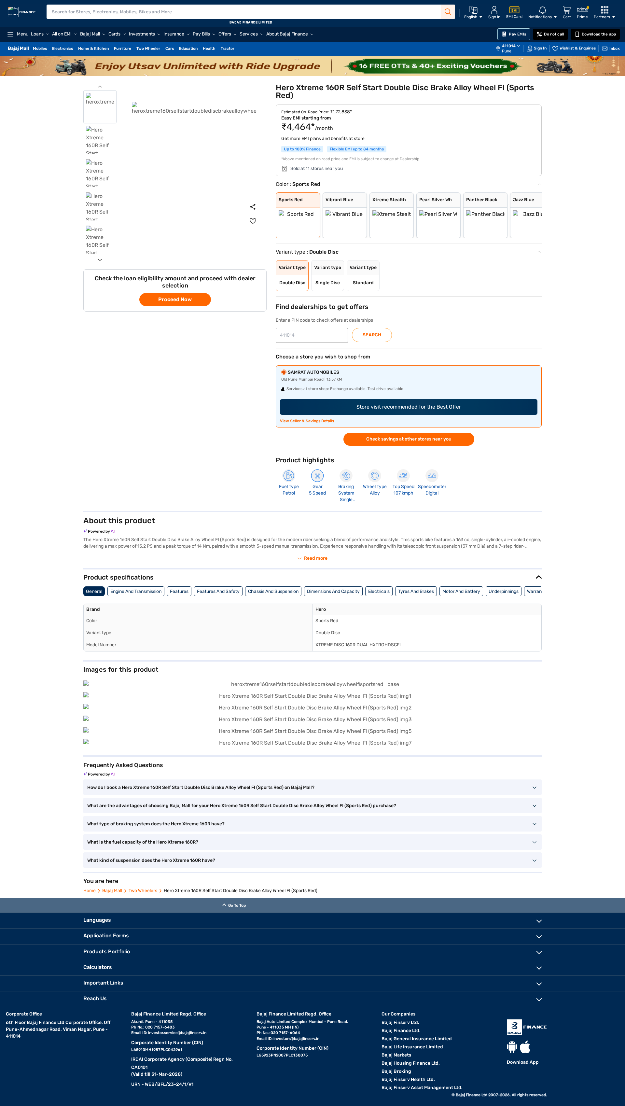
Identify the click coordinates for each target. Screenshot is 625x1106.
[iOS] (525, 1047)
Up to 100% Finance (302, 149)
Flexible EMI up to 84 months (357, 149)
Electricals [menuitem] (379, 591)
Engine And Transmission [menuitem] (135, 591)
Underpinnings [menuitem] (504, 591)
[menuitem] (511, 48)
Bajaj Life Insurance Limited (412, 1047)
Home (89, 890)
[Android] (512, 1047)
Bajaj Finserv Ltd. (400, 1022)
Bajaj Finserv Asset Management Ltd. (422, 1087)
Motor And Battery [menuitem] (461, 591)
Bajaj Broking (396, 1071)
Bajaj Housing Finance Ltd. (411, 1063)
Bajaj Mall (112, 890)
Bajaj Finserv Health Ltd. (408, 1079)
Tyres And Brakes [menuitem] (416, 591)
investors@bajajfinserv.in (296, 1038)
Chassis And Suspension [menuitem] (273, 591)
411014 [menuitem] (509, 46)
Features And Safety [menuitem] (218, 591)
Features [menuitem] (179, 591)
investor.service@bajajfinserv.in (177, 1032)
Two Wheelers (143, 890)
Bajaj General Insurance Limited (417, 1039)
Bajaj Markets (396, 1055)
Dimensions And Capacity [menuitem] (333, 591)
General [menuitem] (94, 591)
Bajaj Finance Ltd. (401, 1030)
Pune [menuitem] (506, 51)
